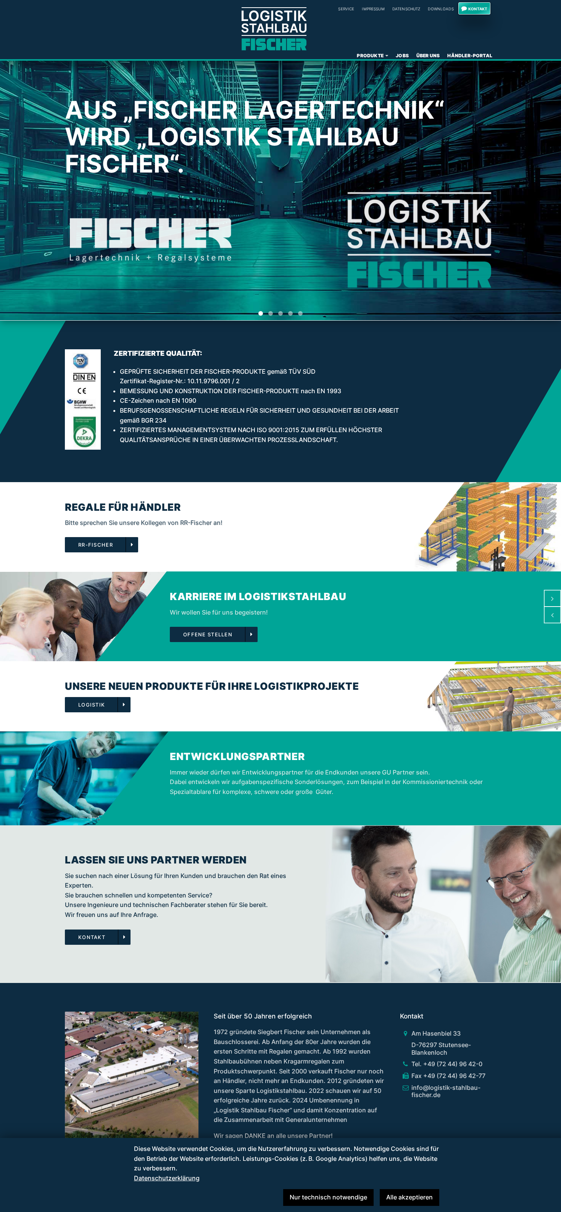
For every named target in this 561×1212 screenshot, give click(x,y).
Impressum (373, 8)
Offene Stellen (207, 634)
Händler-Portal (469, 55)
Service (346, 8)
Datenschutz (406, 8)
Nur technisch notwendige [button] (328, 1197)
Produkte (370, 55)
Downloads (440, 8)
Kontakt (477, 8)
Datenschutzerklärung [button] (167, 1178)
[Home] (274, 28)
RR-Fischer (95, 545)
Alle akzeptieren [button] (409, 1197)
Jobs (402, 55)
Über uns (428, 55)
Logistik (91, 705)
